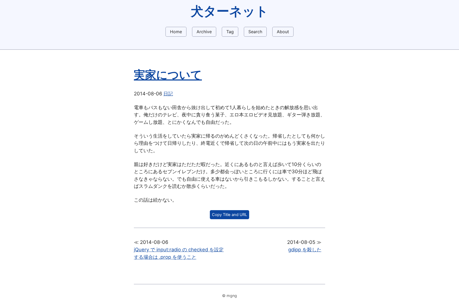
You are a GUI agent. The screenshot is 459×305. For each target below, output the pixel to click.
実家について (168, 74)
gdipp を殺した (304, 249)
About (283, 31)
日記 (168, 93)
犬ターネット (229, 11)
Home (176, 31)
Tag (230, 31)
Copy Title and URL (229, 214)
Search (255, 31)
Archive (204, 31)
